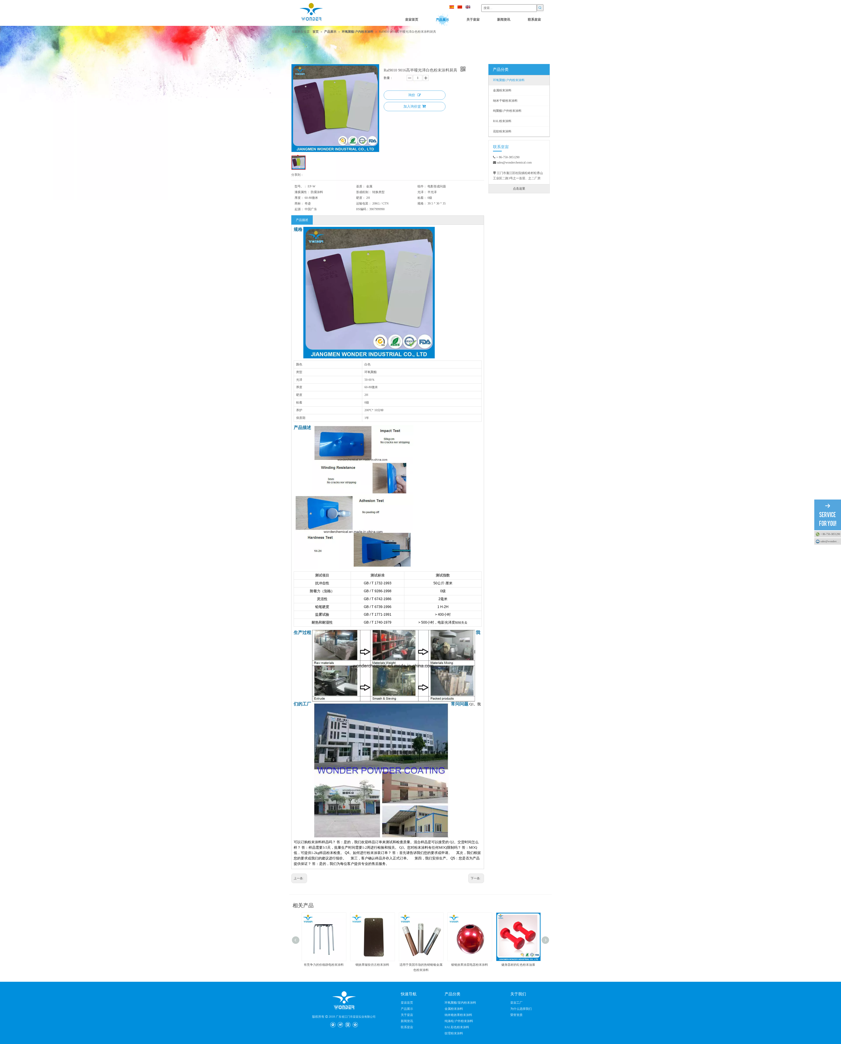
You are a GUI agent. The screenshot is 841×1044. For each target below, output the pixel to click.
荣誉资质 (516, 1015)
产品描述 (302, 220)
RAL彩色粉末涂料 (457, 1027)
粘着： (422, 197)
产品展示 (407, 1008)
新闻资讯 (407, 1021)
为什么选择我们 (521, 1008)
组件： (422, 186)
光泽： (422, 192)
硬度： (360, 197)
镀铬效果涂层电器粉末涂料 (420, 964)
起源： (299, 209)
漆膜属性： (302, 192)
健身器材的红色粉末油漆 (469, 964)
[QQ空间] (355, 1024)
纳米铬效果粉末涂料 (458, 1015)
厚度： (299, 197)
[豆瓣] (347, 1024)
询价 (411, 95)
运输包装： (363, 203)
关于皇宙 (407, 1015)
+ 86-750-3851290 (830, 534)
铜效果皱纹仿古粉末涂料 (323, 964)
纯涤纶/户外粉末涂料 (459, 1021)
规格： (422, 203)
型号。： (301, 186)
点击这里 (519, 188)
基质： (360, 186)
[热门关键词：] (540, 7)
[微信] (333, 1024)
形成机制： (363, 192)
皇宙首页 (407, 1002)
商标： (299, 203)
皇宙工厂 (516, 1002)
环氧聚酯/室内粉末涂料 (460, 1002)
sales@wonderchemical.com (830, 541)
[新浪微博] (340, 1024)
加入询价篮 (412, 106)
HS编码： (362, 209)
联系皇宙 (407, 1027)
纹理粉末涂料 (454, 1033)
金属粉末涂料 (454, 1008)
